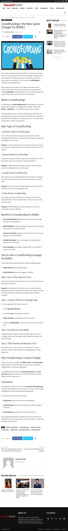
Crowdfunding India (24, 427)
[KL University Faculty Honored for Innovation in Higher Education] (50, 51)
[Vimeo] (63, 1)
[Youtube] (66, 1)
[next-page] (5, 502)
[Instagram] (58, 1)
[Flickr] (56, 518)
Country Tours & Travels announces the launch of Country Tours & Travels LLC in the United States (60, 44)
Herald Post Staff (9, 32)
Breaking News (8, 20)
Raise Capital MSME (35, 429)
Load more (56, 57)
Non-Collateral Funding (24, 429)
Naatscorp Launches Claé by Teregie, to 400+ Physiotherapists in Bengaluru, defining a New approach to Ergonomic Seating (60, 34)
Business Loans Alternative (12, 427)
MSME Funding (14, 429)
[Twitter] (61, 1)
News (6, 17)
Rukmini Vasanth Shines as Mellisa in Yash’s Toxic (60, 25)
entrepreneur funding (35, 427)
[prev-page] (2, 502)
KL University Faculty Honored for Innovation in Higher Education (60, 51)
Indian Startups (5, 429)
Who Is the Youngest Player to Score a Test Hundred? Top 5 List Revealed (11, 450)
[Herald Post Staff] (2, 32)
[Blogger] (48, 518)
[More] (35, 36)
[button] (65, 13)
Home (2, 17)
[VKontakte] (64, 518)
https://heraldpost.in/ (20, 461)
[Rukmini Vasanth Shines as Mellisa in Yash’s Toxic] (8, 483)
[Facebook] (56, 1)
